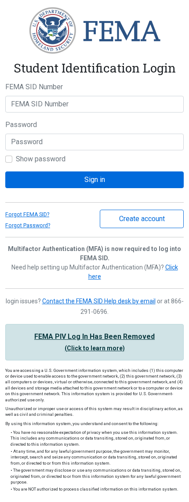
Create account (142, 219)
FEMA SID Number (34, 87)
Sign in (94, 179)
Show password (40, 159)
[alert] (94, 342)
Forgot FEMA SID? (27, 214)
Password (21, 124)
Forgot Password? (27, 225)
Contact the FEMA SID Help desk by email (99, 301)
